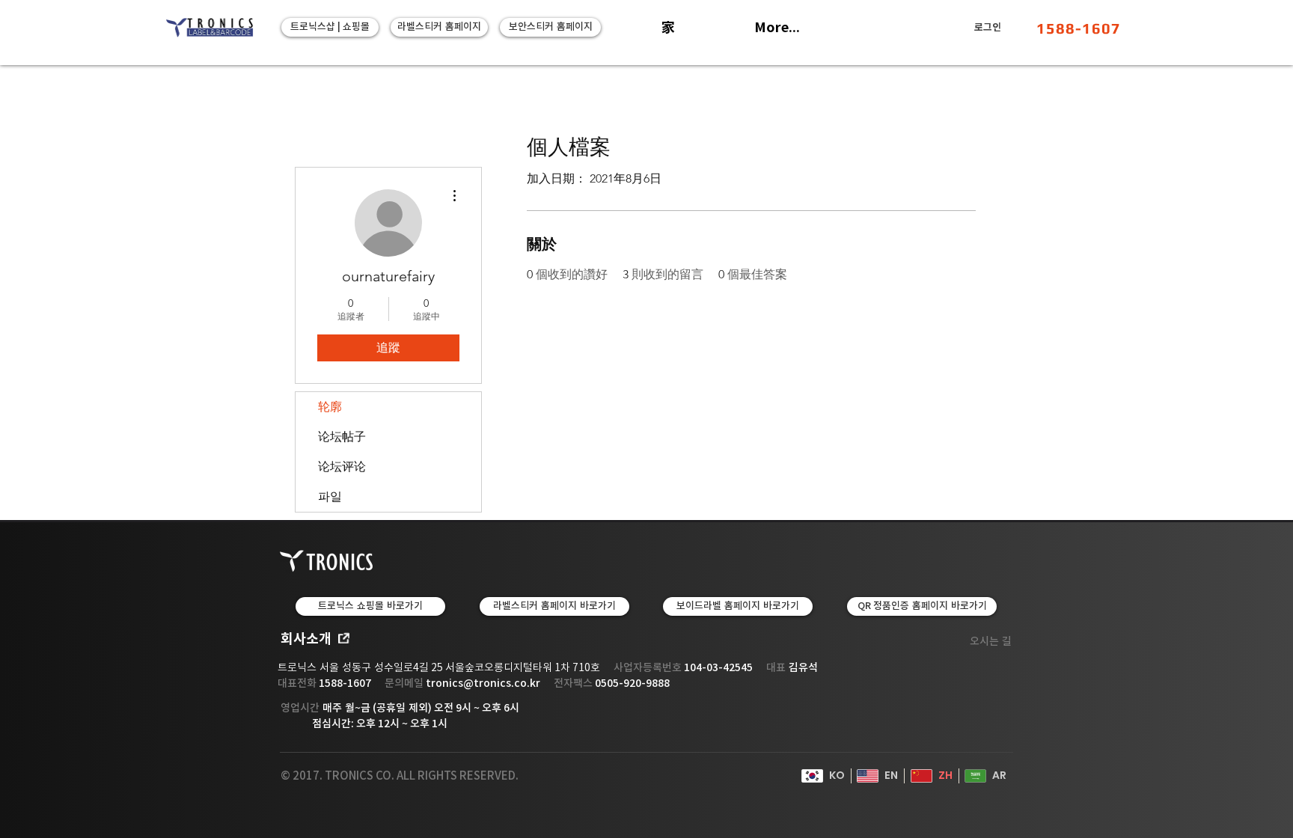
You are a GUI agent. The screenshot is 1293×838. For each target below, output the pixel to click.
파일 (330, 496)
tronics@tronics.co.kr (483, 683)
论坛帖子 (342, 436)
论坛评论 (342, 466)
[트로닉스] (209, 27)
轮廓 (330, 407)
